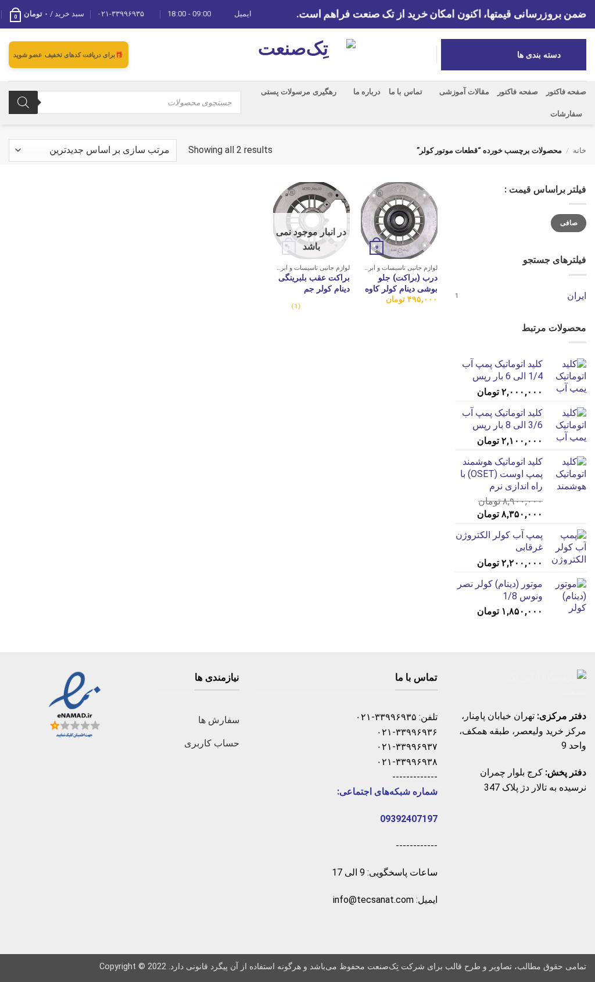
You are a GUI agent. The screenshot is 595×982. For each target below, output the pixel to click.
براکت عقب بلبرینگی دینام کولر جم (314, 283)
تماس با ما (405, 91)
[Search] (23, 102)
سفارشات (566, 113)
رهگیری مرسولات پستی (298, 91)
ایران (576, 295)
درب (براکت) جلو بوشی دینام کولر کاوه (401, 283)
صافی (569, 223)
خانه (579, 150)
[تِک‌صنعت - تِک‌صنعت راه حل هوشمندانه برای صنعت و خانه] (297, 54)
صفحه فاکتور (566, 91)
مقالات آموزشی (464, 91)
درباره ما (367, 91)
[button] (46, 14)
